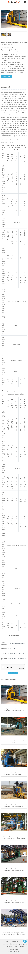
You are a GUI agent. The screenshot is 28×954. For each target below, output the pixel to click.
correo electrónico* (5, 643)
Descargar (13, 945)
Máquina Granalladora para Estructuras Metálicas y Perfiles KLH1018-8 (14, 773)
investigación (7, 77)
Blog (15, 947)
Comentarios (23, 945)
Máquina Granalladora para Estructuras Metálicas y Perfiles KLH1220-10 (14, 805)
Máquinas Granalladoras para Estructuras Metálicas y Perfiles (14, 709)
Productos (15, 943)
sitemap (21, 947)
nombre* (4, 649)
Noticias (5, 945)
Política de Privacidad (11, 941)
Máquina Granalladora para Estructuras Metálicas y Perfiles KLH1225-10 (14, 869)
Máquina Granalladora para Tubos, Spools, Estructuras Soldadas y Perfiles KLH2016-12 (14, 933)
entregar (13, 673)
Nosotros (6, 943)
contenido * (4, 659)
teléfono (3, 653)
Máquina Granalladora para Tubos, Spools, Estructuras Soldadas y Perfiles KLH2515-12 (14, 837)
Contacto (9, 947)
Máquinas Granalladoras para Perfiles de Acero (14, 741)
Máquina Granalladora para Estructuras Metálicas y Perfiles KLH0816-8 (14, 901)
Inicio (21, 941)
